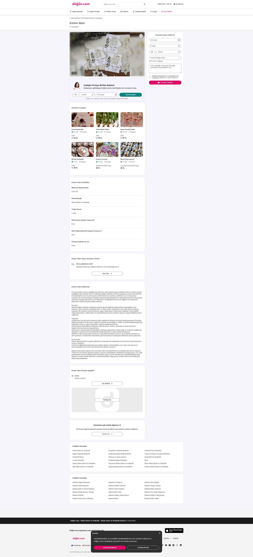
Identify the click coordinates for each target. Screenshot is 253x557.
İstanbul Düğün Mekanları (81, 482)
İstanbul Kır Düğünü (115, 482)
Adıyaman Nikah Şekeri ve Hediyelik (121, 463)
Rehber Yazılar (111, 11)
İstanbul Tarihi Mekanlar (81, 485)
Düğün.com (74, 521)
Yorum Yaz (106, 434)
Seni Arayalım (131, 94)
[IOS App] (174, 530)
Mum (146, 460)
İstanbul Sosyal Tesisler (152, 485)
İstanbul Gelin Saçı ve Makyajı (83, 498)
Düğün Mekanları (77, 11)
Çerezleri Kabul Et (109, 547)
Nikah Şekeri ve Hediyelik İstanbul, (83, 18)
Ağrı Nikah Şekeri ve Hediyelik (83, 467)
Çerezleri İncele (143, 547)
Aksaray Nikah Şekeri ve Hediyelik (120, 467)
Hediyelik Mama (78, 457)
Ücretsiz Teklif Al (167, 82)
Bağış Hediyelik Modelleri (81, 454)
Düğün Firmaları (95, 11)
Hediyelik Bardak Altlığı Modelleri (120, 454)
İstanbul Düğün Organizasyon (119, 495)
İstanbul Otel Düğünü (151, 482)
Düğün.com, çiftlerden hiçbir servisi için (107, 98)
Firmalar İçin (179, 4)
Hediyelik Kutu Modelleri (152, 457)
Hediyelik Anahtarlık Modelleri (119, 450)
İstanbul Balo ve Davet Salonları (83, 489)
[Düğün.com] (81, 4)
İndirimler (125, 11)
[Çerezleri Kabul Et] (160, 533)
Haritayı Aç (107, 400)
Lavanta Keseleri (78, 460)
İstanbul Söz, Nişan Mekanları (154, 492)
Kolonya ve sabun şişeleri (117, 457)
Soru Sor (105, 273)
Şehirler (166, 538)
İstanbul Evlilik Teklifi (151, 498)
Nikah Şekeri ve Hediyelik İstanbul (113, 521)
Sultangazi (99, 18)
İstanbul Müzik (113, 498)
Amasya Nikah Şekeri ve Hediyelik (156, 467)
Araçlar (154, 11)
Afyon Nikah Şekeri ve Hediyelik (155, 463)
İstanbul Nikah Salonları (152, 489)
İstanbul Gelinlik (78, 495)
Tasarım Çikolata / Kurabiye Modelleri (157, 454)
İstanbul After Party (115, 492)
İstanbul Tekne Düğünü (116, 489)
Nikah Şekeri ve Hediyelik (81, 450)
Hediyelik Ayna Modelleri (152, 450)
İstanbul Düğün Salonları (117, 485)
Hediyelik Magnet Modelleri (118, 460)
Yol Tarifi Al (106, 383)
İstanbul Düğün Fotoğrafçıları (154, 495)
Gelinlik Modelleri (140, 11)
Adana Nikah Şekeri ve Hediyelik (84, 463)
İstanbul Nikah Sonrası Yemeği (83, 492)
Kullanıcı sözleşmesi (159, 76)
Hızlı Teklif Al (168, 11)
